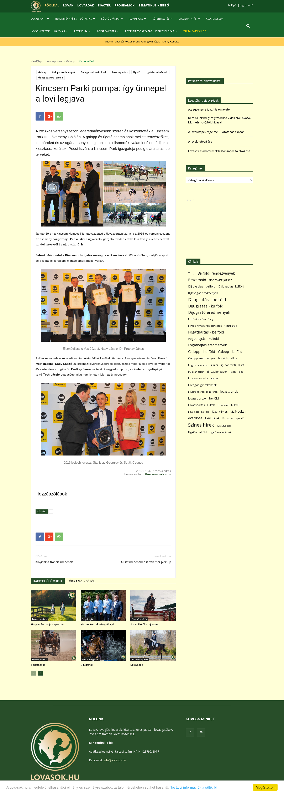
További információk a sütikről (193, 787)
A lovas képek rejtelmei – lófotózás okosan (216, 132)
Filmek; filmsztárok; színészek (205, 325)
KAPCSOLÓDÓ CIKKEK (47, 581)
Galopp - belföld (201, 351)
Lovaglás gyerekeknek (202, 385)
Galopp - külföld (230, 352)
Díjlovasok (136, 664)
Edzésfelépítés (139, 619)
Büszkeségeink (90, 659)
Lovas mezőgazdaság (138, 31)
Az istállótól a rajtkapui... (145, 624)
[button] (248, 27)
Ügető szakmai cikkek (50, 77)
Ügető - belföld (197, 432)
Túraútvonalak (224, 425)
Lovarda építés (106, 31)
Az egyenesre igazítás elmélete (209, 109)
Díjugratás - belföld (207, 299)
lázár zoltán (238, 411)
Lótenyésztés (160, 18)
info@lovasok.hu (115, 760)
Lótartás (86, 18)
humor (214, 365)
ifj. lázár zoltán (196, 371)
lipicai (214, 378)
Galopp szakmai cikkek (93, 72)
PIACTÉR (104, 5)
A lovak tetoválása (200, 141)
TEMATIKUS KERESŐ (153, 5)
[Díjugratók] (103, 645)
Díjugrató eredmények (209, 312)
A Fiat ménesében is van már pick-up (146, 562)
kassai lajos (236, 371)
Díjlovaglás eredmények (203, 293)
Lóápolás (59, 31)
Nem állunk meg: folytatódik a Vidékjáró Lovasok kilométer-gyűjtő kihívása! (219, 120)
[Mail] (201, 732)
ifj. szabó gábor (217, 371)
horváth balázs (227, 358)
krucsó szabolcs (198, 378)
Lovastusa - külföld (198, 411)
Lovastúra (81, 31)
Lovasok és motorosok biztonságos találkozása (219, 151)
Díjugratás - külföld (205, 306)
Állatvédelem (214, 18)
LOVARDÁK (85, 5)
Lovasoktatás (187, 18)
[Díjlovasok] (153, 645)
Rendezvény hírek (66, 18)
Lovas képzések (40, 31)
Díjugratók (87, 664)
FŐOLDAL (52, 5)
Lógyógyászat (110, 18)
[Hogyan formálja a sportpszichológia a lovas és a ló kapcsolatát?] (53, 605)
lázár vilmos (220, 411)
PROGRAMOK (125, 5)
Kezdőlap (36, 61)
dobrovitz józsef (220, 280)
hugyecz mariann (197, 365)
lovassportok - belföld (203, 398)
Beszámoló (197, 280)
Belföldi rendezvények (216, 273)
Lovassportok (54, 61)
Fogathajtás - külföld (203, 338)
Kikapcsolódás (164, 31)
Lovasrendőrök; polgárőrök (202, 391)
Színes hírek (201, 425)
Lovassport (38, 18)
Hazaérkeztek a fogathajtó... (98, 624)
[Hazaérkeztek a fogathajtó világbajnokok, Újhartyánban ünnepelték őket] (103, 605)
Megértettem (265, 787)
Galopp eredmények (63, 72)
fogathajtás (231, 325)
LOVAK (68, 5)
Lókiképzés (136, 18)
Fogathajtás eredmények (207, 345)
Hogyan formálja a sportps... (48, 624)
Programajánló (233, 418)
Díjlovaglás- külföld (231, 286)
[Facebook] (190, 732)
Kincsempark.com (158, 474)
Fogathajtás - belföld (206, 332)
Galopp (70, 61)
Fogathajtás (88, 619)
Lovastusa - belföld (229, 405)
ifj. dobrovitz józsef (232, 365)
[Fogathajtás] (53, 645)
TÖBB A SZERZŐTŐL (81, 581)
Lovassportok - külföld (202, 405)
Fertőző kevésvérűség (200, 319)
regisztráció (246, 5)
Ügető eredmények (157, 72)
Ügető (136, 72)
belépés (232, 5)
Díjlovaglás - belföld (201, 286)
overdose (195, 418)
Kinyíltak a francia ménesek (54, 562)
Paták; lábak (212, 418)
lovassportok (229, 391)
